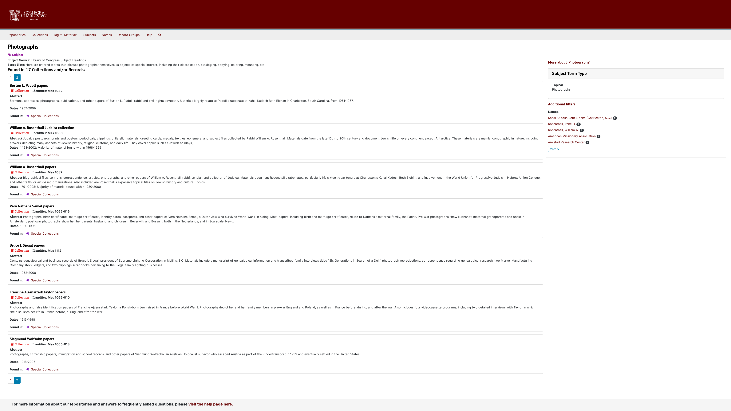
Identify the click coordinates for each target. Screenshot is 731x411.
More (553, 149)
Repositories (17, 35)
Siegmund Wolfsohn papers (32, 338)
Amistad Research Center (567, 142)
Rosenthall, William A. (564, 130)
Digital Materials (65, 35)
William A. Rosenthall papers (33, 166)
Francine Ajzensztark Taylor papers (37, 292)
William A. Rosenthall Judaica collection (42, 127)
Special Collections (45, 116)
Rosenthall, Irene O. (562, 124)
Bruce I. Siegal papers (27, 245)
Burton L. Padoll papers (29, 85)
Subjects (89, 35)
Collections (40, 35)
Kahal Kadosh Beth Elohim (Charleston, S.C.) (580, 118)
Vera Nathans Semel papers (32, 206)
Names (107, 35)
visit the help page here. (210, 404)
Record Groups (129, 35)
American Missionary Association (572, 136)
